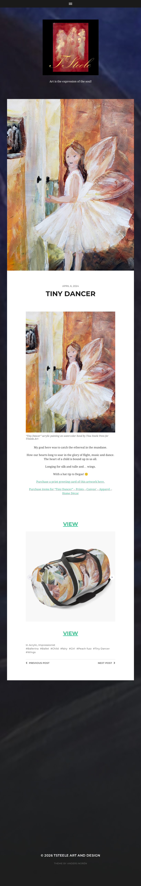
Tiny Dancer (102, 648)
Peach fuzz (84, 648)
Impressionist (46, 645)
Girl (73, 648)
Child (55, 648)
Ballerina (33, 648)
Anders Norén (77, 863)
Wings (32, 652)
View (70, 524)
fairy (64, 648)
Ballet (45, 648)
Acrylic (33, 645)
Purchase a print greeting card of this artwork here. (70, 481)
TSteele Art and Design (77, 855)
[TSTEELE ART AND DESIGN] (71, 47)
